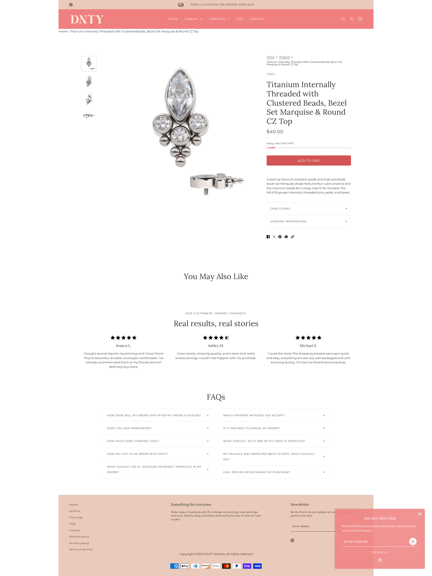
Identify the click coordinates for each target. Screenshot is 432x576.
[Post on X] (274, 237)
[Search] (343, 19)
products (284, 57)
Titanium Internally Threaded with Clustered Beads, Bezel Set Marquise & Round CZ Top (134, 31)
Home (63, 31)
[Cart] (360, 19)
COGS (271, 74)
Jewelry (75, 510)
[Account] (351, 19)
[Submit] (413, 541)
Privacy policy (79, 543)
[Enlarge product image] (180, 132)
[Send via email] (286, 236)
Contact (74, 530)
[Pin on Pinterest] (279, 236)
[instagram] (70, 4)
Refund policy (79, 536)
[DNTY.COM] (87, 19)
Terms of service (81, 549)
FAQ (72, 523)
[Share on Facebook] (268, 236)
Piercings (76, 517)
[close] (420, 514)
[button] (292, 236)
